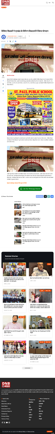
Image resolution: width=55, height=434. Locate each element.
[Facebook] (2, 422)
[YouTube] (7, 422)
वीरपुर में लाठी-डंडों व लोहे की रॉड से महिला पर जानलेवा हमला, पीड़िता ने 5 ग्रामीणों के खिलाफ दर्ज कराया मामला (31, 234)
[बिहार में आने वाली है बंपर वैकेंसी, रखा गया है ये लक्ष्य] (40, 269)
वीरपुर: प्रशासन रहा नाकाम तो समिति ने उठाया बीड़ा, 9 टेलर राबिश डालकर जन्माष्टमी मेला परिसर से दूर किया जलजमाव (31, 220)
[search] (47, 2)
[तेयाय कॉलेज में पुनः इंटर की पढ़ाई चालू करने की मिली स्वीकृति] (40, 322)
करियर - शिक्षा (4, 7)
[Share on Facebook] (7, 41)
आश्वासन (23, 215)
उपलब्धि (23, 223)
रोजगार (49, 264)
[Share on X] (10, 41)
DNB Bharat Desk (12, 36)
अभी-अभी (41, 342)
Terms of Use (31, 431)
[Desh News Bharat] (5, 2)
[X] (4, 422)
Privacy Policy (22, 431)
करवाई (23, 207)
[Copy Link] (13, 41)
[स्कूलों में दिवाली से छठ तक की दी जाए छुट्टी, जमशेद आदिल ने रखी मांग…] (14, 322)
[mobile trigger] (52, 2)
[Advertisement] (27, 19)
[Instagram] (9, 422)
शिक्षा (23, 290)
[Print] (15, 41)
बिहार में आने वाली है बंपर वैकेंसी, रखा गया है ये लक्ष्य (39, 278)
